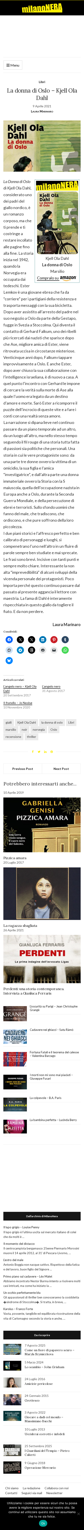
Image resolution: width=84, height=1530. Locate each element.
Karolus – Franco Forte (18, 1309)
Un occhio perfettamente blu (22, 1292)
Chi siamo (12, 1488)
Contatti (11, 1493)
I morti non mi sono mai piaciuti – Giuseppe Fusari (51, 1076)
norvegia (39, 729)
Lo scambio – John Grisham (44, 1367)
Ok (43, 1523)
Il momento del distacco (19, 1243)
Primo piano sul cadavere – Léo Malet (27, 1276)
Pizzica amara (14, 858)
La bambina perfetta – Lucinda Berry (53, 1120)
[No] (78, 1514)
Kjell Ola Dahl (26, 722)
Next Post (61, 769)
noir (24, 729)
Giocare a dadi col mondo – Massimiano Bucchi (44, 1419)
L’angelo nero (51, 686)
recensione (13, 737)
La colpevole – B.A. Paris (45, 1098)
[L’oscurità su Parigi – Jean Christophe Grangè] (15, 1014)
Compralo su (48, 277)
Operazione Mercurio (40, 1468)
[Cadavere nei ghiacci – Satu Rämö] (15, 1036)
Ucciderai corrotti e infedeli (45, 1434)
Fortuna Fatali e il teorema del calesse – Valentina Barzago (54, 1054)
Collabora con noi (57, 1488)
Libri (42, 82)
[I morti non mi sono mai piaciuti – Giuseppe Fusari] (15, 1082)
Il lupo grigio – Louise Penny (21, 1227)
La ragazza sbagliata (20, 925)
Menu (14, 65)
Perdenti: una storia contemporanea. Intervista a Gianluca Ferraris (33, 991)
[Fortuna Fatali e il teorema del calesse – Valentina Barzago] (15, 1059)
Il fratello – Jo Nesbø (17, 703)
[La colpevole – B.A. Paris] (15, 1104)
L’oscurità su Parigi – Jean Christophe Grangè (54, 1008)
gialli (9, 722)
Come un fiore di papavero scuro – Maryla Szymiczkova (49, 1352)
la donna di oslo (52, 722)
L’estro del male (13, 1260)
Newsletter (54, 1493)
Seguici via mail (32, 1493)
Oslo (53, 729)
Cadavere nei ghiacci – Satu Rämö (52, 1030)
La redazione (31, 1488)
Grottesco (32, 1400)
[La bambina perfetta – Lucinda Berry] (15, 1126)
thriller (31, 737)
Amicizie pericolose (39, 1384)
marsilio (11, 729)
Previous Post (22, 769)
